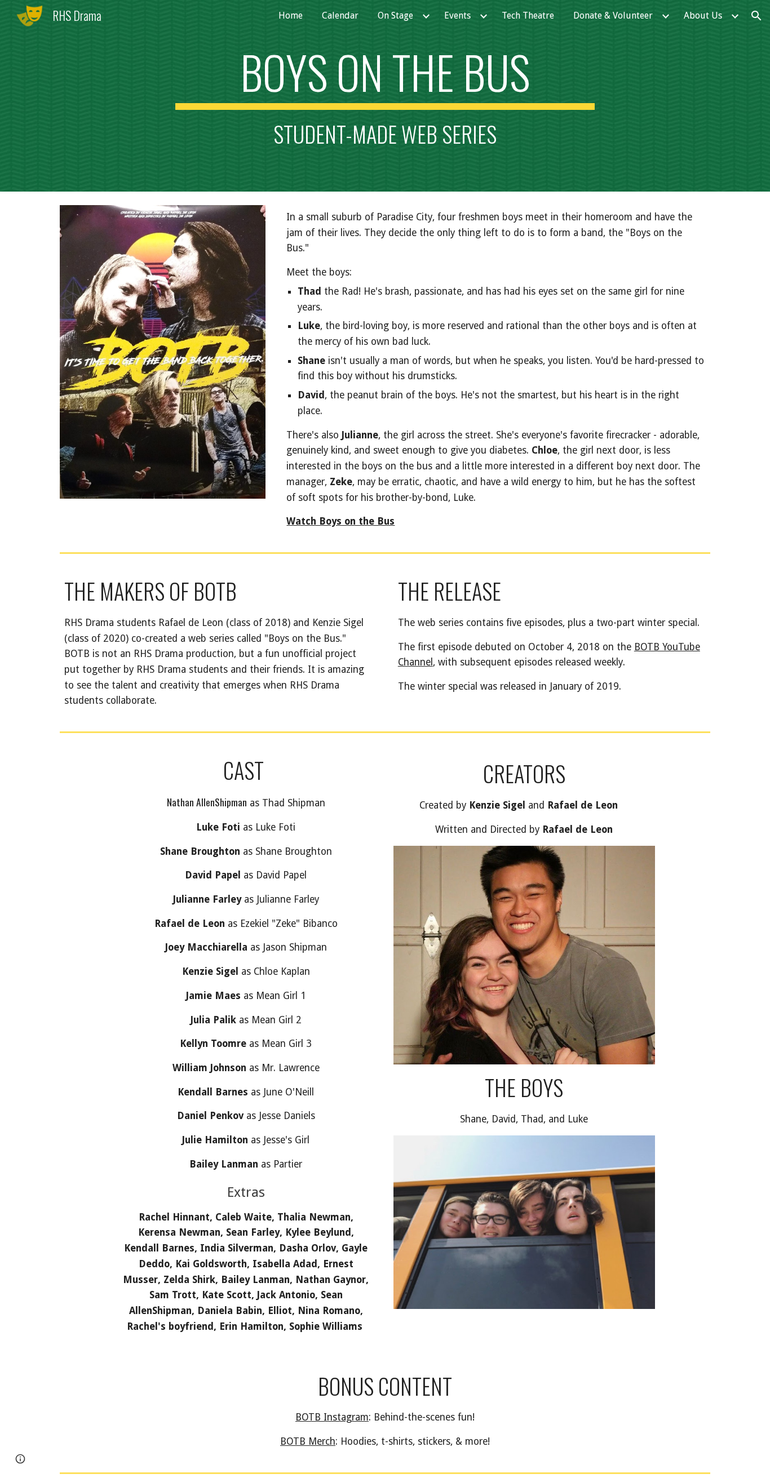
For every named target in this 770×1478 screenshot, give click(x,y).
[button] (756, 15)
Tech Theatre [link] (528, 15)
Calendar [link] (340, 15)
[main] (385, 96)
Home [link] (290, 15)
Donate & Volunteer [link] (613, 15)
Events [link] (457, 15)
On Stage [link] (395, 15)
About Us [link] (703, 15)
